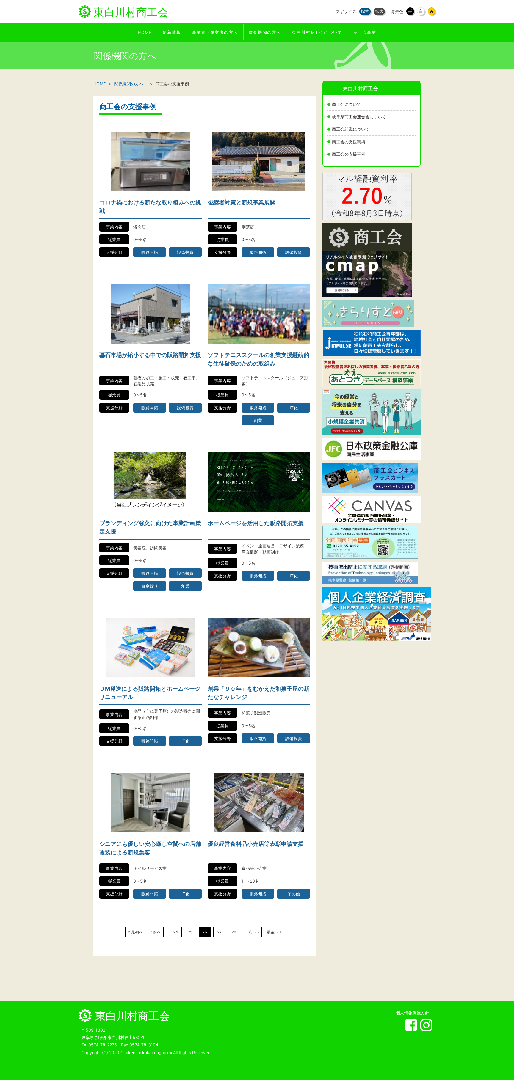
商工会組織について (350, 129)
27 (219, 932)
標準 (365, 11)
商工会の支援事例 (348, 154)
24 (175, 932)
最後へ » (274, 932)
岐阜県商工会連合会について (359, 116)
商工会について (346, 104)
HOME (99, 83)
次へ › (254, 932)
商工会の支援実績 (348, 141)
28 (233, 932)
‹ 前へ (156, 932)
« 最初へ (135, 932)
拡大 (379, 11)
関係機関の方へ (128, 83)
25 (190, 932)
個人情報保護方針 (412, 1012)
